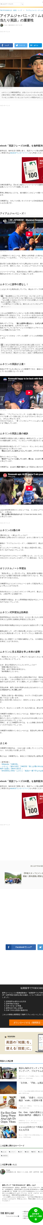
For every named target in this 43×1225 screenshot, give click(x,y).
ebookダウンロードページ (20, 153)
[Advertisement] (21, 52)
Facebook (26, 1216)
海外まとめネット (7, 306)
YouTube (4, 251)
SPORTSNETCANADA (8, 88)
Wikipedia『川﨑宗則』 (10, 764)
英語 (27, 1152)
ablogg (15, 1216)
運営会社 (26, 1211)
